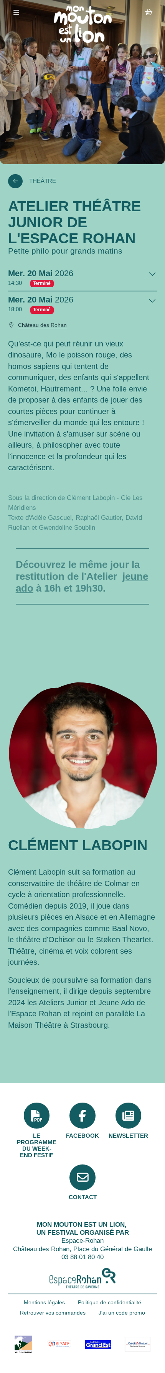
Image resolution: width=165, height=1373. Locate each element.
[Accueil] (82, 24)
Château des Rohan (42, 325)
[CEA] (59, 1344)
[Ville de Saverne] (23, 1344)
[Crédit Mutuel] (137, 1344)
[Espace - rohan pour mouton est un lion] (82, 1278)
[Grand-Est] (98, 1344)
